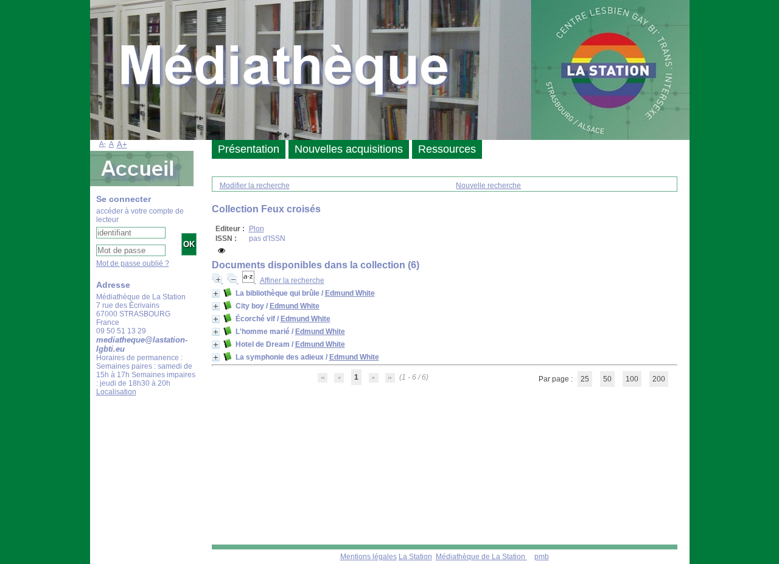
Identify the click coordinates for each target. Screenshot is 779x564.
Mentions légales (368, 556)
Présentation (248, 149)
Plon (256, 229)
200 (658, 379)
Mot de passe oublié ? (132, 263)
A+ (122, 144)
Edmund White (350, 293)
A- (102, 143)
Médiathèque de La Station (481, 556)
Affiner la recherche (292, 280)
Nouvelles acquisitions (349, 149)
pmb (541, 556)
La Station (415, 556)
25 (585, 379)
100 (632, 379)
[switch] (221, 250)
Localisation (116, 392)
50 (607, 379)
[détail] (216, 294)
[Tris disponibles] (249, 280)
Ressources (447, 149)
